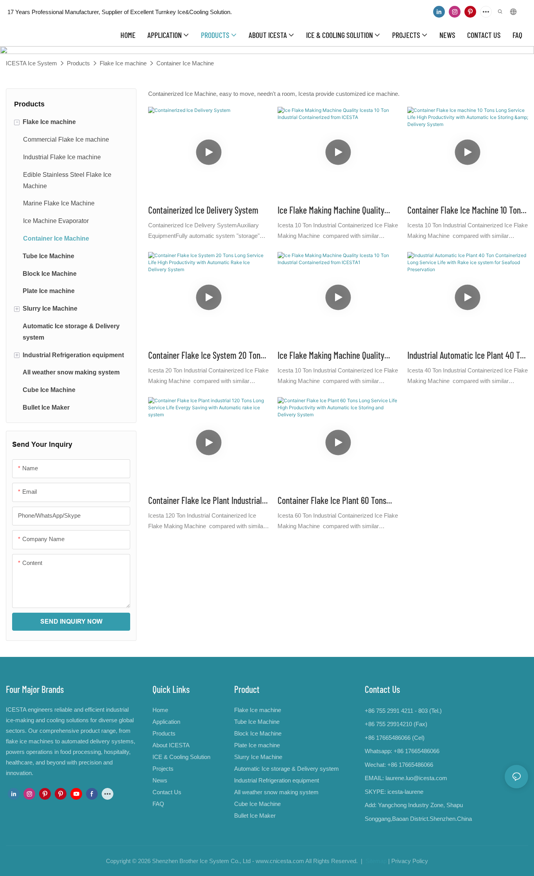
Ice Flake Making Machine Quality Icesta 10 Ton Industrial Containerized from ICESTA (331, 210)
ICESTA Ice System (31, 63)
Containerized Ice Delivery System (203, 210)
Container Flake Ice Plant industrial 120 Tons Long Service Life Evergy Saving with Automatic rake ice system (205, 501)
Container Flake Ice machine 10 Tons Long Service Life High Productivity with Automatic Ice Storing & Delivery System (465, 210)
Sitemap (375, 861)
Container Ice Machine (185, 63)
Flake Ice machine (123, 63)
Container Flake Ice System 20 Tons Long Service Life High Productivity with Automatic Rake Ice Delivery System (206, 355)
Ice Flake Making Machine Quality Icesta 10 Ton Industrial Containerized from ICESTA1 (331, 355)
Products (78, 63)
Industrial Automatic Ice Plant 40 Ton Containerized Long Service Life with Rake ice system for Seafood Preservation (467, 355)
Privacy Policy (409, 861)
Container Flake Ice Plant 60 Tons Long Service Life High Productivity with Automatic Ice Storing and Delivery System (334, 501)
